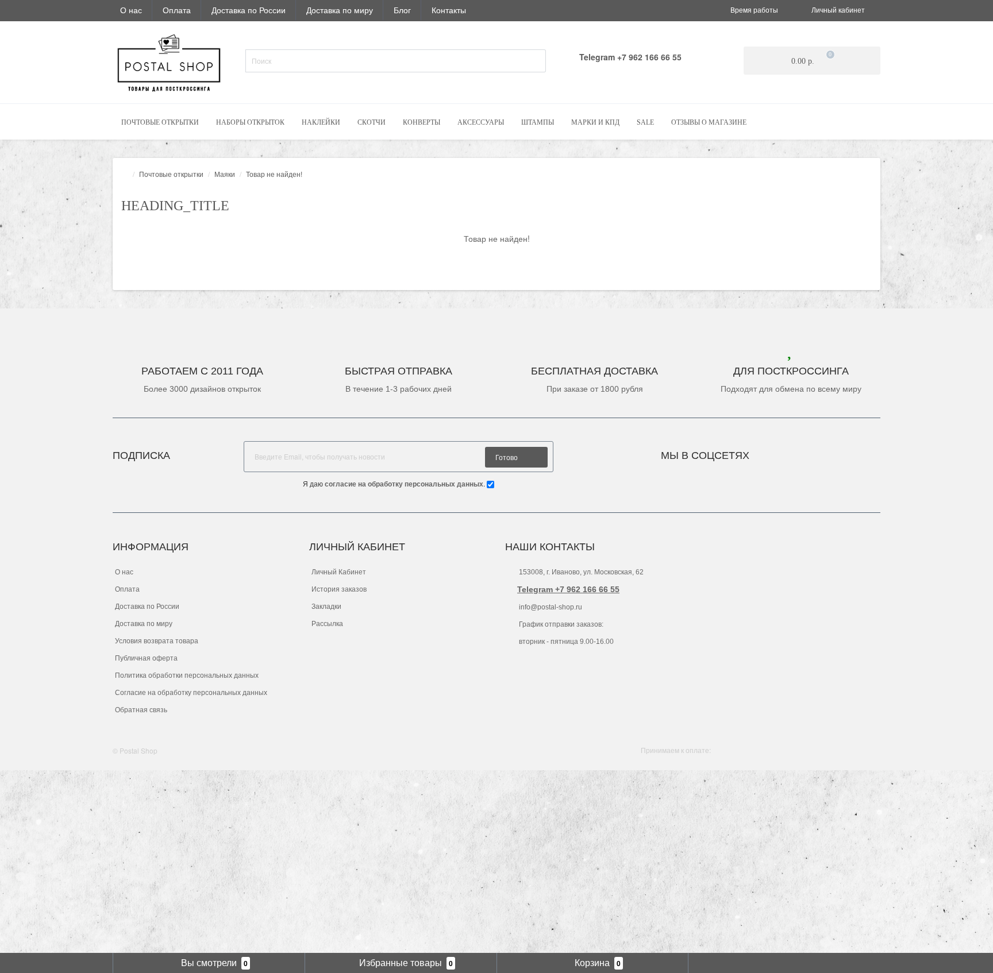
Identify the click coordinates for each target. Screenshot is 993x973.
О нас (131, 10)
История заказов (339, 589)
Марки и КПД (595, 122)
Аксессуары (480, 122)
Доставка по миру (339, 10)
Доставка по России (248, 10)
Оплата (177, 10)
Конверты (421, 122)
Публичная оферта (146, 658)
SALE (645, 122)
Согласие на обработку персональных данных (191, 693)
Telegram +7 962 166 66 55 (568, 589)
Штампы (537, 122)
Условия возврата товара (156, 641)
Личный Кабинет (338, 572)
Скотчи (371, 122)
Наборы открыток (250, 122)
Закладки (326, 607)
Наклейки (321, 122)
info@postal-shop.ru (549, 607)
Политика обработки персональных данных (187, 675)
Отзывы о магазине (708, 122)
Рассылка (327, 624)
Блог (402, 10)
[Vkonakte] (773, 452)
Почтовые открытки (160, 122)
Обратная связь (141, 710)
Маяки (224, 174)
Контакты (449, 10)
